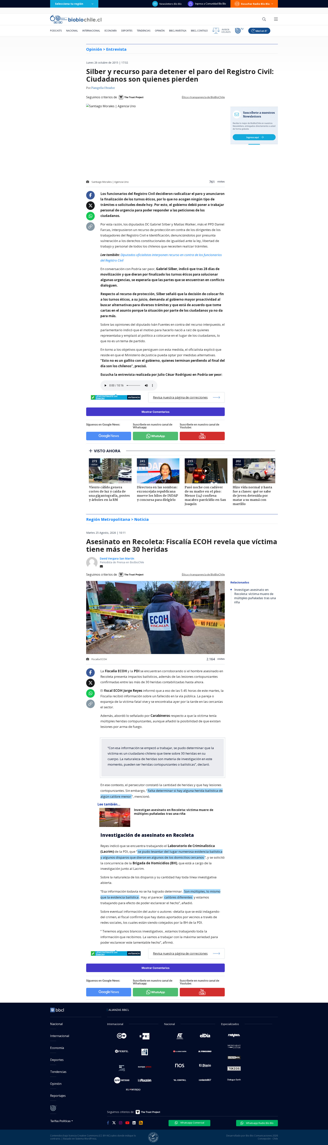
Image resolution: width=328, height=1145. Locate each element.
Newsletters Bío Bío (170, 4)
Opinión (160, 30)
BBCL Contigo (199, 30)
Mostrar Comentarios (156, 411)
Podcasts (56, 30)
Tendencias (143, 30)
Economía (111, 30)
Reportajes (58, 1096)
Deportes (126, 30)
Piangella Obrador (103, 88)
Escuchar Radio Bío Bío (255, 4)
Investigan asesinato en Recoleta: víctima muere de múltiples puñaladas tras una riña (173, 812)
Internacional (91, 30)
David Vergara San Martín (117, 558)
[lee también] (115, 817)
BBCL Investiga (177, 30)
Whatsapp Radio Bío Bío (259, 1123)
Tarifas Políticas (60, 1121)
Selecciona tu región (69, 4)
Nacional (72, 30)
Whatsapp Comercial (192, 1122)
